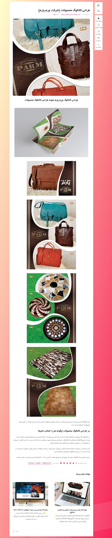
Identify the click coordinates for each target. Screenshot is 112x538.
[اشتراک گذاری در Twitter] (73, 463)
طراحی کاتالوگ (46, 463)
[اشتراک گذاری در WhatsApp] (61, 463)
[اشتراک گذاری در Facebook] (76, 463)
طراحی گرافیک (76, 14)
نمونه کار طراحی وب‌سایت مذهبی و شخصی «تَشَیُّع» (72, 511)
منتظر (54, 14)
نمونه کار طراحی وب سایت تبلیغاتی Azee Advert (30, 510)
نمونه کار (31, 463)
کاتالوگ (38, 463)
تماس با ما (46, 457)
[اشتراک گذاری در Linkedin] (70, 463)
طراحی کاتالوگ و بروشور (67, 14)
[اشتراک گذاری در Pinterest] (64, 463)
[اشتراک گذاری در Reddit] (67, 463)
